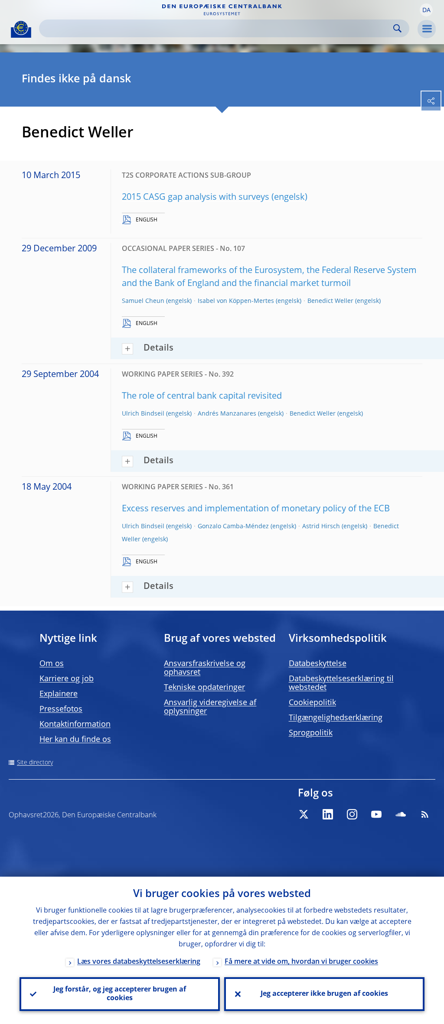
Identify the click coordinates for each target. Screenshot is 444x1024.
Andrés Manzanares (227, 414)
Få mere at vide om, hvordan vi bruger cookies (301, 962)
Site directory (35, 763)
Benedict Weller (330, 301)
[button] (426, 9)
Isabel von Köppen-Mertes (236, 301)
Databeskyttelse (317, 664)
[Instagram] (352, 814)
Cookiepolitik (312, 703)
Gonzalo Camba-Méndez (233, 526)
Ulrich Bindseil (143, 414)
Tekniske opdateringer (204, 688)
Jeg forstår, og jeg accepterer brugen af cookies (119, 994)
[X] (303, 814)
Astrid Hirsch (321, 526)
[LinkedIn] (327, 814)
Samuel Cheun (143, 301)
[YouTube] (376, 814)
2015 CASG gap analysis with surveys (195, 197)
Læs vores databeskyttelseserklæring (138, 962)
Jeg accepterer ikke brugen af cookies (324, 994)
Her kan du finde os (75, 740)
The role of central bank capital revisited (202, 396)
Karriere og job (66, 679)
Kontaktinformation (75, 724)
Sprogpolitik (311, 733)
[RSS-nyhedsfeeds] (425, 814)
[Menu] (427, 29)
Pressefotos (60, 709)
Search (397, 28)
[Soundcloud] (400, 814)
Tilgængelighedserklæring (335, 718)
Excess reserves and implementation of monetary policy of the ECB (256, 509)
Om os (51, 664)
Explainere (58, 694)
